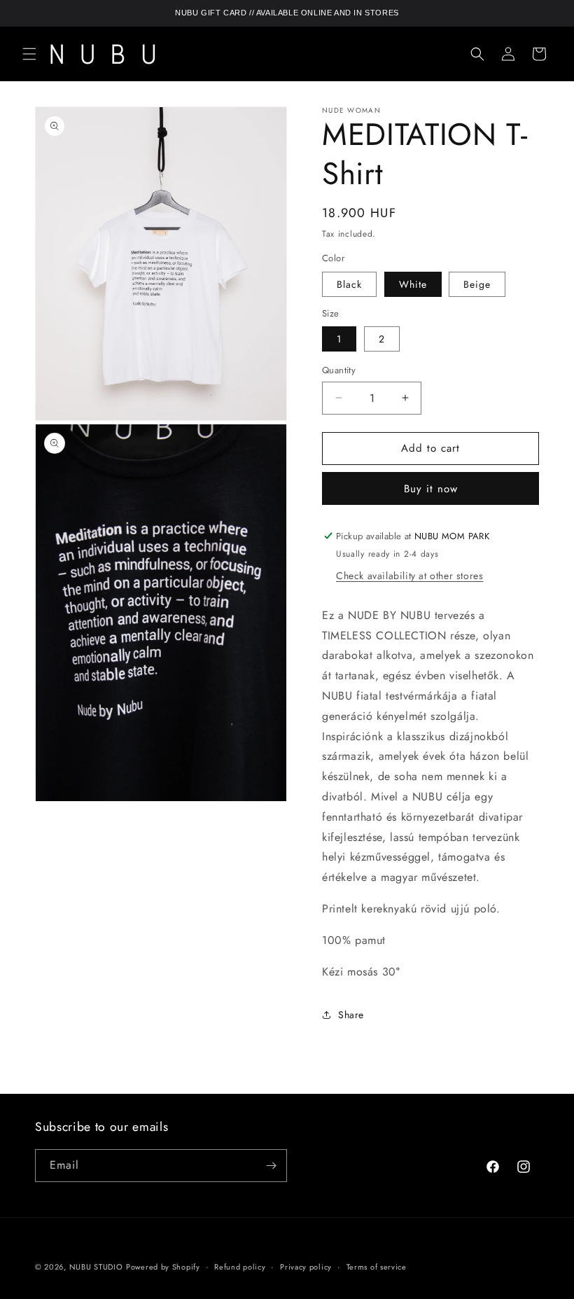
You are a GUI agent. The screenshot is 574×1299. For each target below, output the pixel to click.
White (413, 284)
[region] (287, 13)
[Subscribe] (270, 1165)
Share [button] (351, 1015)
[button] (29, 54)
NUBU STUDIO (96, 1266)
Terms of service (376, 1266)
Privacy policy (306, 1266)
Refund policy (239, 1266)
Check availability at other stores (409, 576)
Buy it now (431, 488)
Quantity (339, 370)
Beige (477, 284)
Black (349, 284)
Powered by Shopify (163, 1266)
